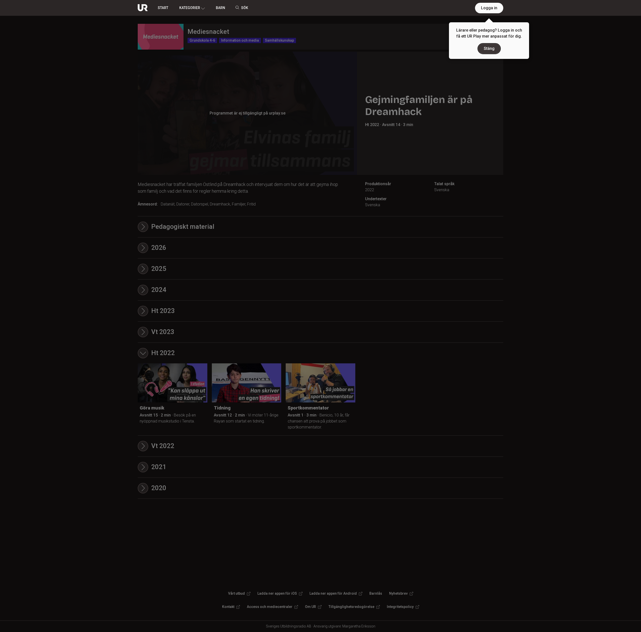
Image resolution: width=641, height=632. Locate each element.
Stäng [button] (489, 48)
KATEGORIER (189, 8)
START (163, 8)
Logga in (489, 8)
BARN (220, 8)
